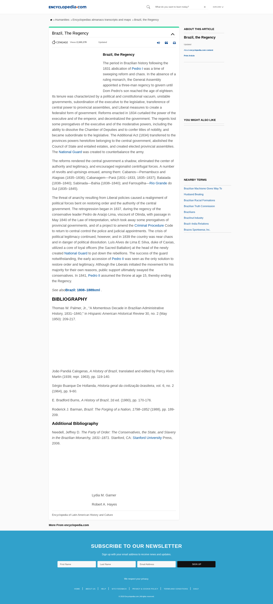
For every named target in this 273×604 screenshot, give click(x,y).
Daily (196, 589)
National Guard (70, 152)
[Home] (67, 7)
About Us (90, 589)
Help (103, 589)
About (198, 50)
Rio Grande (158, 183)
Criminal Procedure (149, 225)
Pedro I (137, 69)
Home (77, 589)
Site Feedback (119, 589)
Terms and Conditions (176, 589)
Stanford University (147, 438)
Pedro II (118, 259)
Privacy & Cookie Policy (145, 589)
